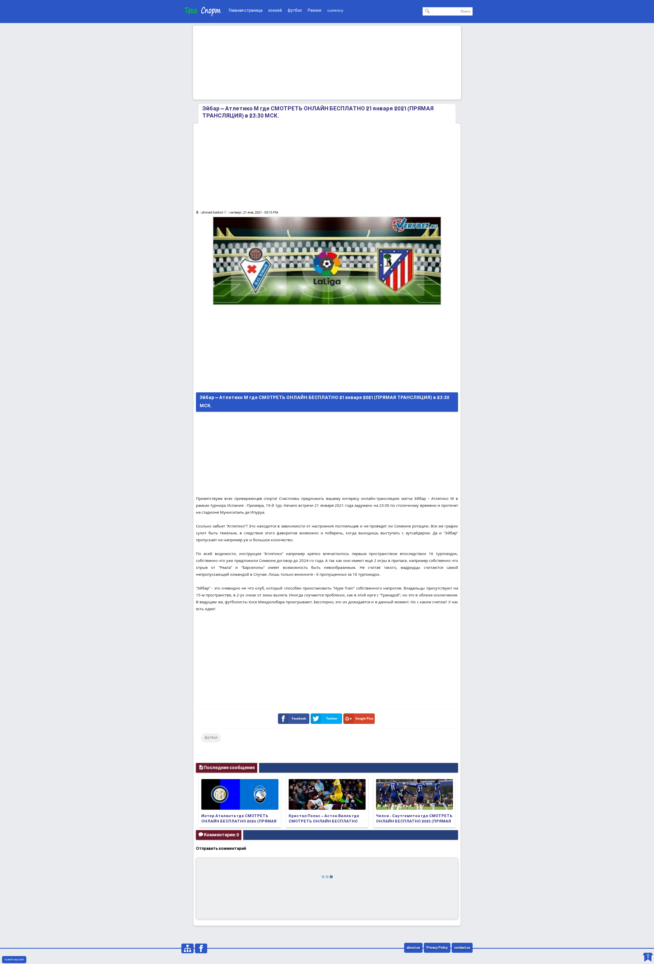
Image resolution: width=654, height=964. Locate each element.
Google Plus (364, 718)
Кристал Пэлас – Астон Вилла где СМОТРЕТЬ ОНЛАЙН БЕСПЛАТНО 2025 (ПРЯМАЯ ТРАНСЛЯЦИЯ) (324, 821)
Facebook (299, 718)
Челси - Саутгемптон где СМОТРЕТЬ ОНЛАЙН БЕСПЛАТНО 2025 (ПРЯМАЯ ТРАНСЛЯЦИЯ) (414, 821)
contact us (462, 948)
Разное (314, 10)
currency (335, 10)
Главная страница (245, 10)
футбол (295, 10)
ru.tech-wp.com (14, 959)
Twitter (331, 718)
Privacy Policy (437, 948)
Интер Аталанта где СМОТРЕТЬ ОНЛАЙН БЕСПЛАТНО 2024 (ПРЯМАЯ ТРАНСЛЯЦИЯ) (239, 821)
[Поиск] (428, 11)
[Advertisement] (327, 62)
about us (413, 948)
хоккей (275, 10)
